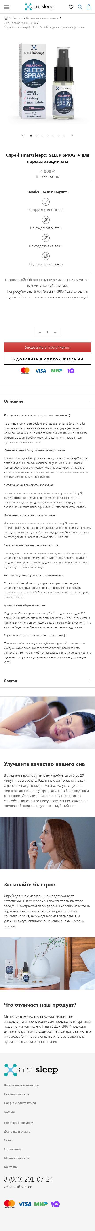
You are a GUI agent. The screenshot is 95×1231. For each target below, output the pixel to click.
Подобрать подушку (18, 1122)
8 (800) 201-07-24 (28, 1179)
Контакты (11, 1167)
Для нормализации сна (20, 23)
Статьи (8, 1140)
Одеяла (9, 1111)
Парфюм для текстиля (20, 1103)
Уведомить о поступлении (47, 347)
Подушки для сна (16, 1094)
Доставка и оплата (17, 1131)
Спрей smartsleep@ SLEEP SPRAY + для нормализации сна (44, 27)
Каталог (17, 18)
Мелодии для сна (16, 1158)
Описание (13, 401)
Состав (10, 680)
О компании (12, 1149)
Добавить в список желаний (49, 359)
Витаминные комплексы (42, 18)
